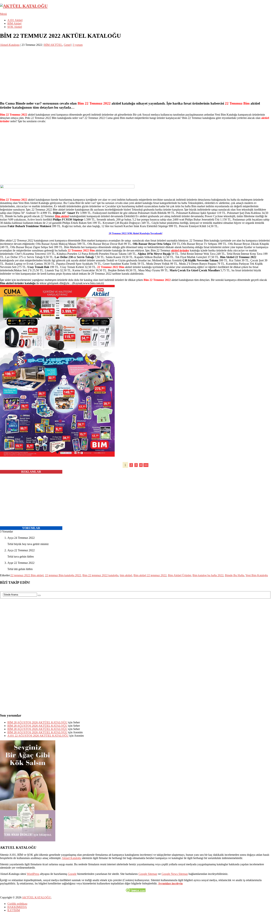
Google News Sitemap (174, 873)
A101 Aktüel (14, 20)
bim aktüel (126, 575)
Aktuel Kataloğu (71, 858)
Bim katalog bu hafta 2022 (207, 575)
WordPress (33, 873)
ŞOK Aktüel (14, 26)
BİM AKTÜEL (53, 44)
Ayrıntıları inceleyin (170, 883)
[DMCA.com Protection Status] (136, 891)
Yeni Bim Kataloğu (256, 575)
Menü (3, 13)
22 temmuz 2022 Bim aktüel (27, 575)
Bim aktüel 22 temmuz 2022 (149, 575)
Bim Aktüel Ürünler (179, 575)
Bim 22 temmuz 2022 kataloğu (100, 575)
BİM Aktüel (14, 23)
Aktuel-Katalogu (10, 44)
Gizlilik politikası (17, 903)
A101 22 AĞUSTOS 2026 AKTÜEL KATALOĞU (38, 735)
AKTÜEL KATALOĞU (36, 897)
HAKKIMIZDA (17, 907)
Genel (67, 44)
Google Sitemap (147, 873)
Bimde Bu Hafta (234, 575)
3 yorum (78, 44)
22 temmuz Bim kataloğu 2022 (63, 575)
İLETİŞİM (13, 910)
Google (72, 873)
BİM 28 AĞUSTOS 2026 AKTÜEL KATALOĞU (37, 722)
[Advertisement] (110, 72)
